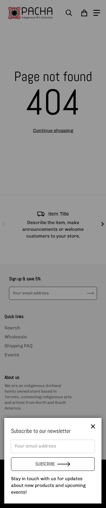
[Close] (93, 426)
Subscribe (45, 464)
